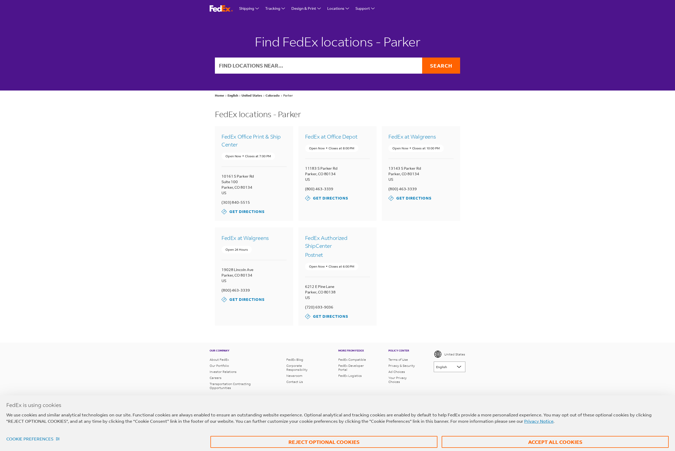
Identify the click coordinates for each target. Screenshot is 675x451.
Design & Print (303, 8)
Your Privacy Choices (397, 380)
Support (362, 8)
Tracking (272, 8)
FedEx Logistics (350, 376)
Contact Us (294, 382)
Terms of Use (398, 360)
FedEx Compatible (352, 360)
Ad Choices (396, 372)
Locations (335, 8)
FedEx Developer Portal (351, 368)
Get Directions (243, 211)
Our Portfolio (219, 366)
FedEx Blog (294, 360)
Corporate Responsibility (296, 368)
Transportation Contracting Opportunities (230, 386)
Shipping (246, 8)
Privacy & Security (401, 366)
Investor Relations (223, 372)
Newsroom (294, 376)
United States (454, 354)
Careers (215, 378)
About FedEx (219, 360)
